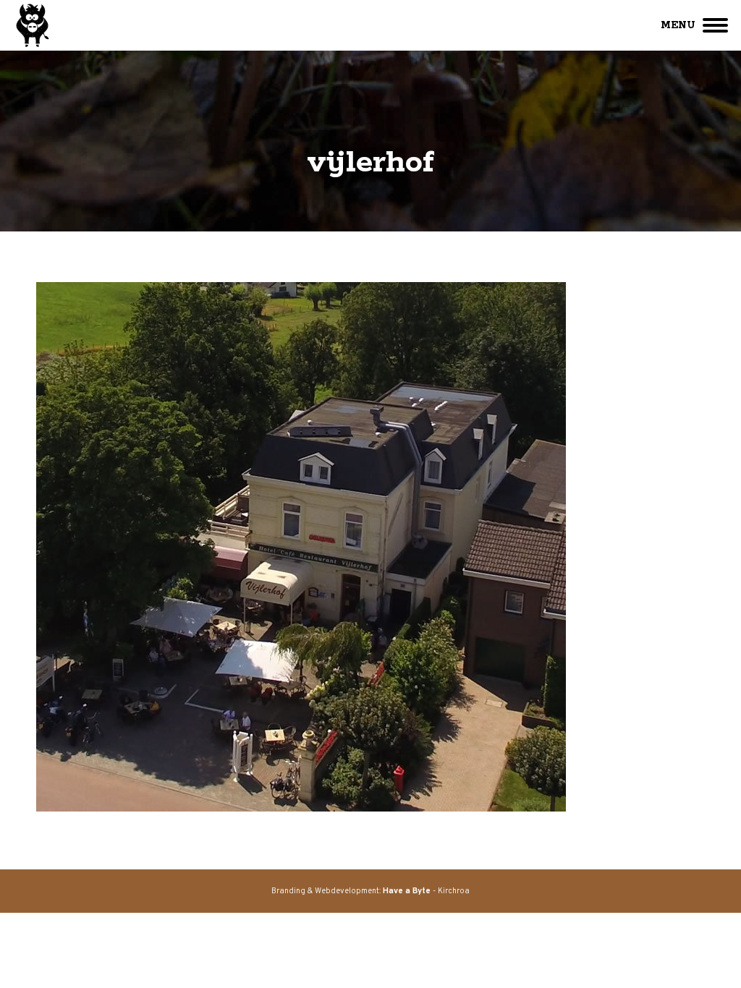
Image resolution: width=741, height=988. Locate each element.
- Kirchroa (426, 891)
